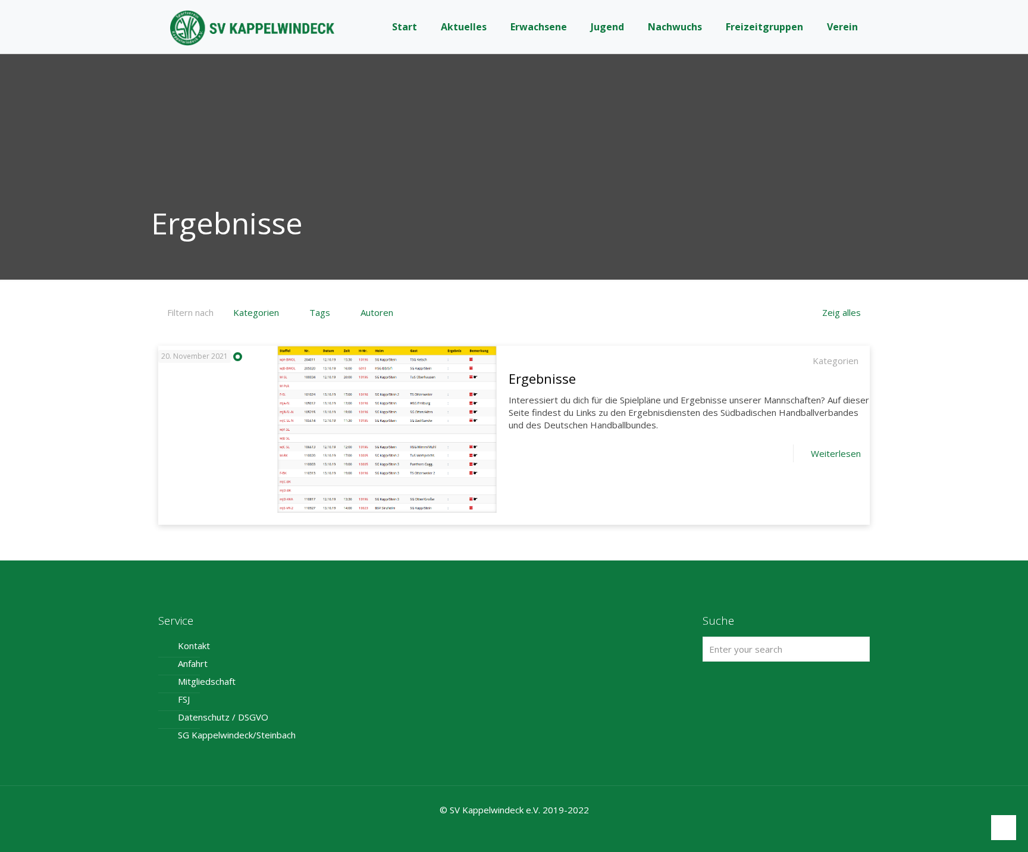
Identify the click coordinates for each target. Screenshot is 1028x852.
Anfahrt (193, 663)
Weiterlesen (836, 453)
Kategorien (256, 312)
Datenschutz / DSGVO (223, 717)
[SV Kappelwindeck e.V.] (252, 27)
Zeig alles (841, 312)
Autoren (377, 312)
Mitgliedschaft (207, 681)
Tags (319, 312)
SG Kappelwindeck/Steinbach (237, 735)
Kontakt (194, 645)
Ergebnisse (542, 378)
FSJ (184, 699)
